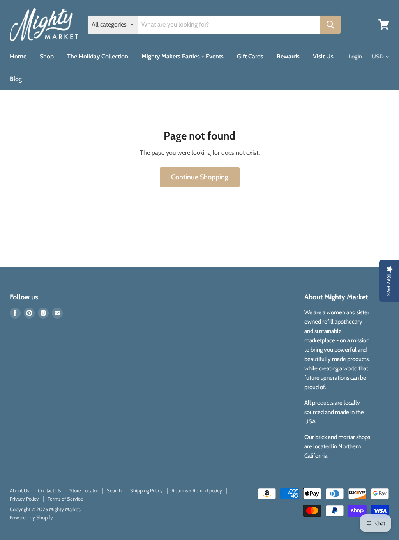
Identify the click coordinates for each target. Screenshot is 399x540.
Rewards (288, 56)
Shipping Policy (146, 490)
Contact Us (49, 490)
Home (18, 56)
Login (355, 56)
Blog (16, 79)
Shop (47, 56)
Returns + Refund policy (196, 490)
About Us (19, 490)
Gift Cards (250, 56)
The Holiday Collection (97, 56)
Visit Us (323, 56)
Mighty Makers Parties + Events (182, 56)
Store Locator (83, 490)
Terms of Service (65, 499)
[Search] (330, 25)
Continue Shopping (199, 177)
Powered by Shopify (31, 517)
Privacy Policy (24, 499)
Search (114, 490)
